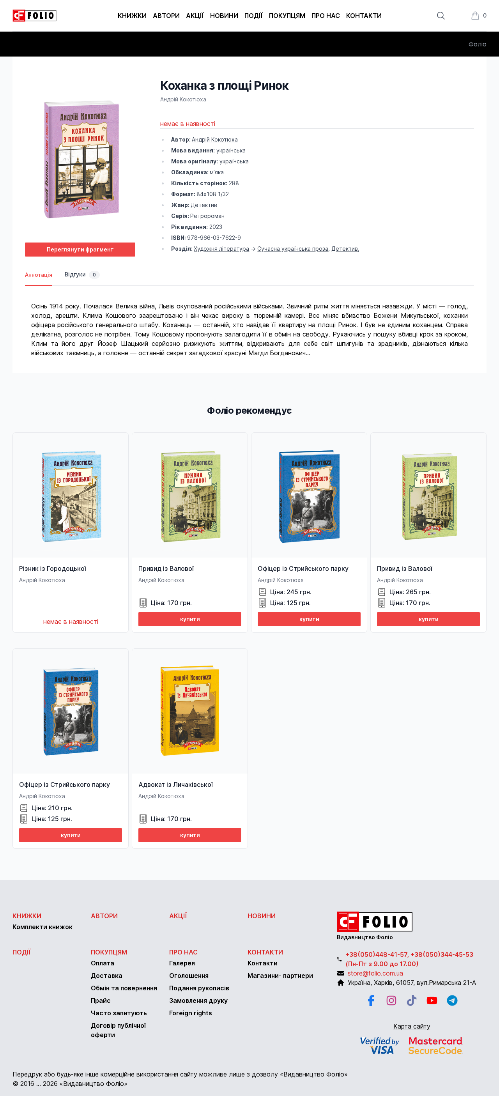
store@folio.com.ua (375, 973)
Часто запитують (119, 1013)
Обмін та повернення (124, 988)
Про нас (325, 15)
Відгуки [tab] (80, 274)
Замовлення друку (198, 1000)
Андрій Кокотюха (183, 99)
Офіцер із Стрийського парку (303, 568)
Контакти (364, 15)
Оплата (102, 963)
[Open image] (80, 157)
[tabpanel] (249, 322)
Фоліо (478, 44)
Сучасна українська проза (292, 248)
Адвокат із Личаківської (175, 784)
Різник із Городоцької (52, 568)
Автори (166, 15)
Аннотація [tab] (38, 274)
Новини (224, 15)
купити (190, 619)
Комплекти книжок (42, 927)
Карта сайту (411, 1026)
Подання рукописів (199, 988)
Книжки (132, 15)
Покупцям (287, 15)
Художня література (221, 248)
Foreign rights (190, 1013)
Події (253, 15)
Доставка (106, 975)
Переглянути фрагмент (80, 249)
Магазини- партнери (280, 975)
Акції (195, 15)
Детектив (344, 248)
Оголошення (189, 975)
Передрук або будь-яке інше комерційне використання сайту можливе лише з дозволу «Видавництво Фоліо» (180, 1074)
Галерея (182, 963)
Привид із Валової (165, 568)
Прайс (101, 1000)
